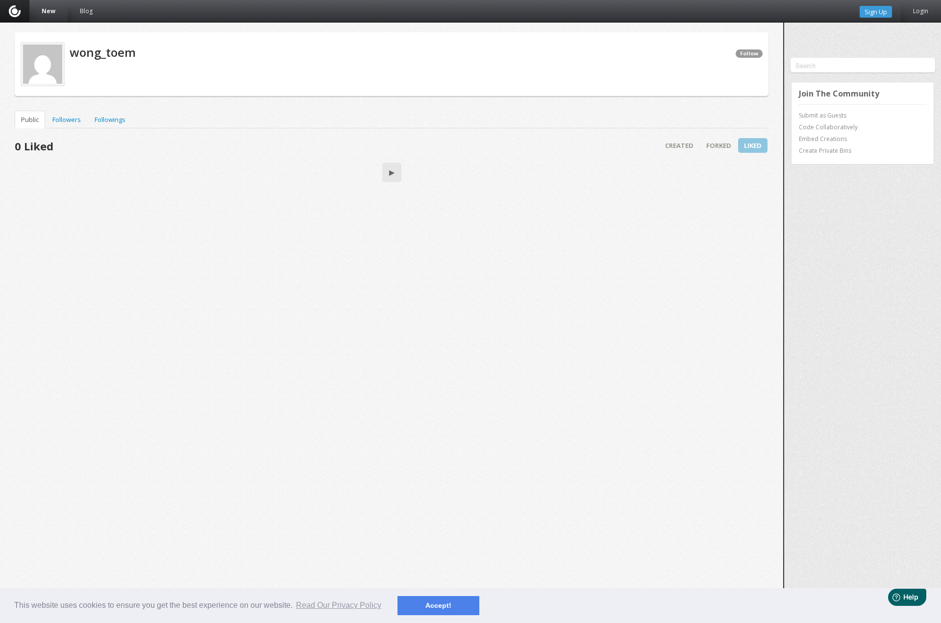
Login (920, 11)
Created (679, 145)
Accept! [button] (438, 605)
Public (30, 119)
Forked (718, 145)
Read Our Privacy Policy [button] (338, 605)
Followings (110, 119)
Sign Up (876, 11)
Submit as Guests (822, 115)
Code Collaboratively (828, 127)
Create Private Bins (825, 150)
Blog (86, 11)
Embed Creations (823, 139)
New (48, 11)
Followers (66, 119)
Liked (753, 145)
